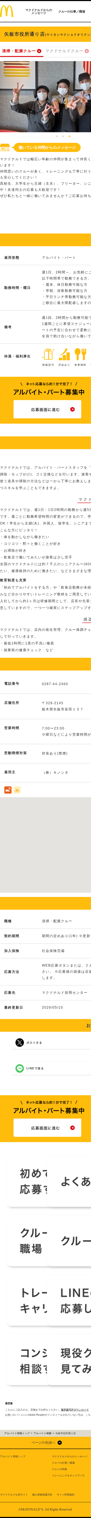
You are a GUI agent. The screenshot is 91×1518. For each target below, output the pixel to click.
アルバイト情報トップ (12, 1456)
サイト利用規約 (65, 1494)
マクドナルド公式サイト (14, 1494)
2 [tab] (63, 136)
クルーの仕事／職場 (71, 11)
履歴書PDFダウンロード (75, 1409)
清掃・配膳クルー (19, 51)
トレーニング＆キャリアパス (68, 1475)
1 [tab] (57, 136)
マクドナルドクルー (65, 51)
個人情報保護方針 (42, 1494)
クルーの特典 (59, 1469)
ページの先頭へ (43, 1442)
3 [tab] (69, 136)
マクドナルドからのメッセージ (38, 11)
